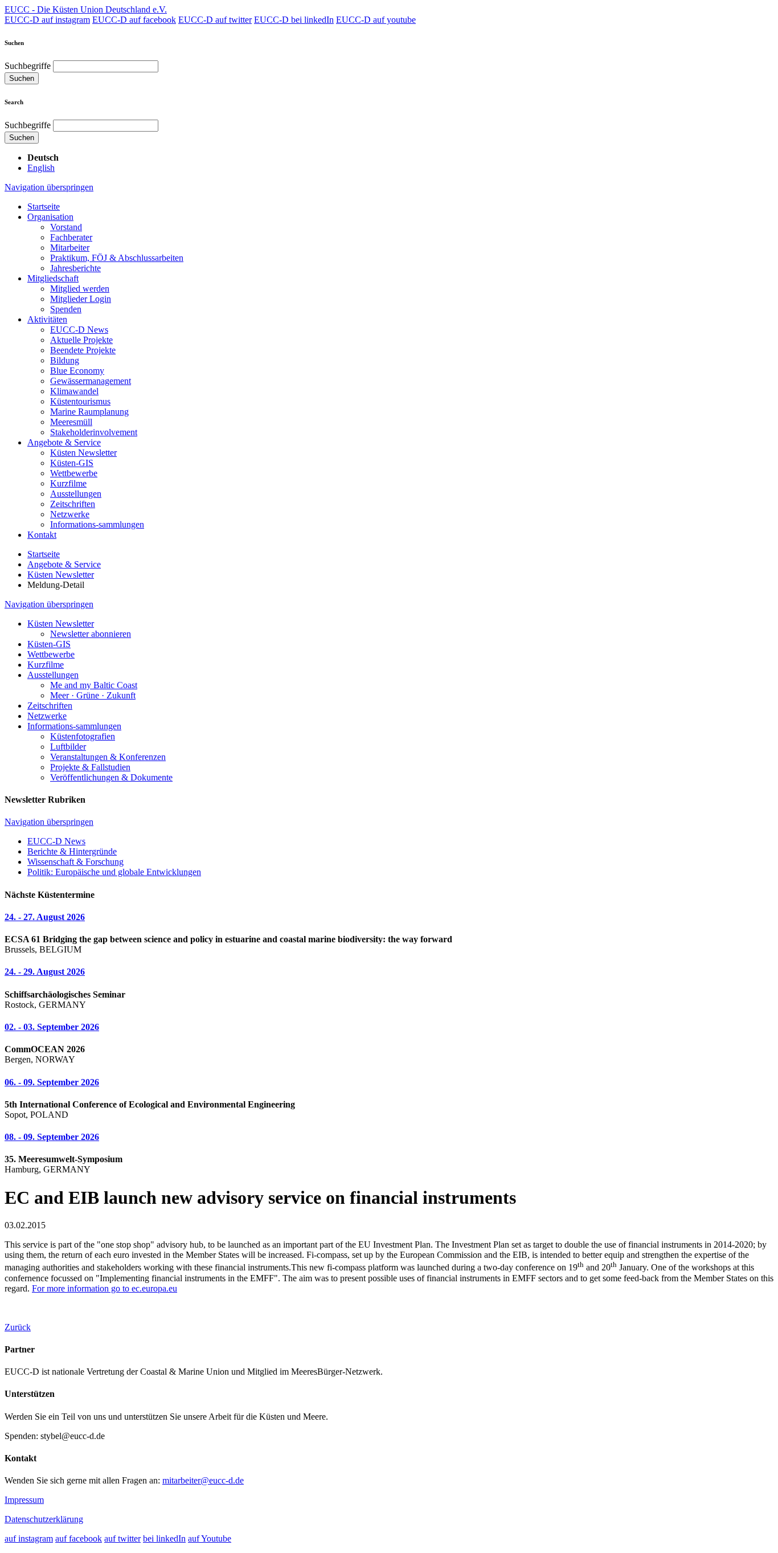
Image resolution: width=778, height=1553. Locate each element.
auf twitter (122, 1538)
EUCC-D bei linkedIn (294, 19)
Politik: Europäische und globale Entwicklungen (114, 872)
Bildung (64, 360)
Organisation (50, 217)
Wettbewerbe (73, 473)
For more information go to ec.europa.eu (104, 1288)
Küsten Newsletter (83, 452)
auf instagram (29, 1538)
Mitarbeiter (69, 247)
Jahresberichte (75, 268)
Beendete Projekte (83, 350)
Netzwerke (69, 514)
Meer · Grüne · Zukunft (93, 695)
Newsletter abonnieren (90, 634)
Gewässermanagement (90, 381)
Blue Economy (77, 370)
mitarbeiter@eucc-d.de (203, 1480)
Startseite (43, 206)
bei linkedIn (164, 1538)
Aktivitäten (47, 319)
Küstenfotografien (82, 736)
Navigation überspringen (49, 187)
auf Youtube (209, 1538)
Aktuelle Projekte (81, 340)
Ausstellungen (75, 493)
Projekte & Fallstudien (90, 767)
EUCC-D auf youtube (376, 19)
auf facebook (78, 1538)
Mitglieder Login (80, 299)
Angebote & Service (64, 442)
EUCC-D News (79, 329)
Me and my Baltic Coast (93, 685)
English (41, 168)
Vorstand (66, 227)
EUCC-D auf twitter (215, 19)
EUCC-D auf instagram (47, 19)
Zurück (18, 1327)
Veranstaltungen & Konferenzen (108, 757)
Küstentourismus (80, 401)
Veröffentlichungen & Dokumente (111, 777)
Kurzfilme (68, 483)
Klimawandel (74, 391)
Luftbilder (68, 746)
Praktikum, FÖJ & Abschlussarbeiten (116, 258)
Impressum (24, 1500)
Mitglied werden (79, 288)
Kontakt (41, 535)
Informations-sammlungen (97, 524)
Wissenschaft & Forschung (75, 862)
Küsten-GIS (71, 463)
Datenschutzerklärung (44, 1519)
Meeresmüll (71, 422)
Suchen (21, 78)
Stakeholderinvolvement (93, 432)
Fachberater (71, 237)
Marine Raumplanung (89, 411)
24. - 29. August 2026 (45, 971)
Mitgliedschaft (53, 278)
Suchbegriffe (28, 66)
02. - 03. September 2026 (52, 1027)
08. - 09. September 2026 (52, 1137)
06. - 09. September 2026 (52, 1082)
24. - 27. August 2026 (45, 917)
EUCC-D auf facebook (134, 19)
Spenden (65, 309)
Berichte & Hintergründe (72, 851)
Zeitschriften (72, 504)
